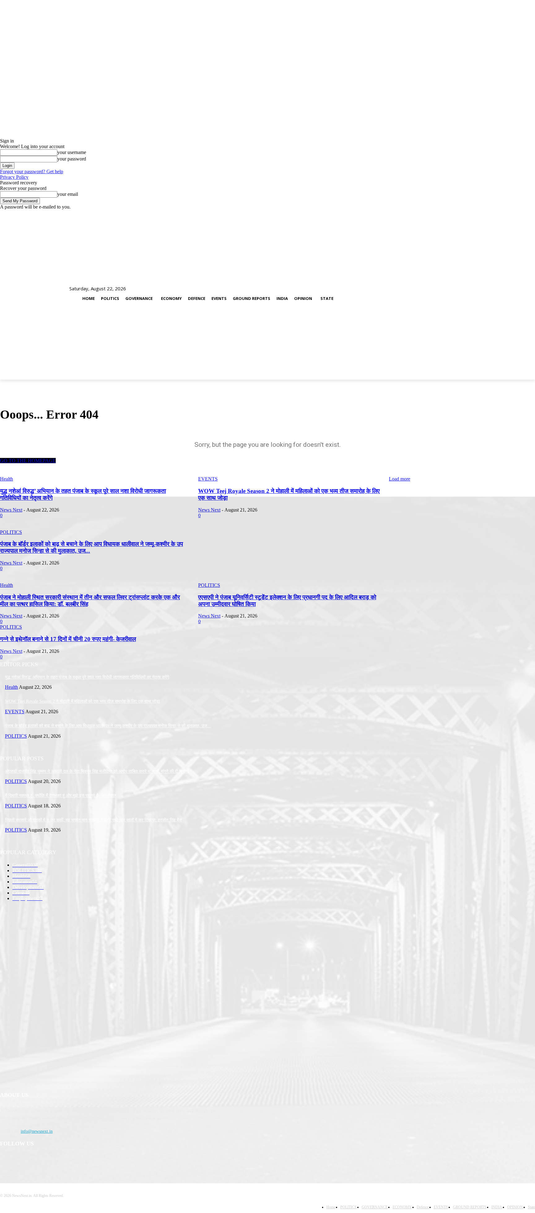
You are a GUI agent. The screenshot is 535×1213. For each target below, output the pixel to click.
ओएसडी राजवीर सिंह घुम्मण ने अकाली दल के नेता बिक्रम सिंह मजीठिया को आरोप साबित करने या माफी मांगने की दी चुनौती (97, 771)
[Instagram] (22, 1160)
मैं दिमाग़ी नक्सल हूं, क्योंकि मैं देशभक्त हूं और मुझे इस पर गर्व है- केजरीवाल (60, 795)
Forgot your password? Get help (31, 171)
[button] (520, 295)
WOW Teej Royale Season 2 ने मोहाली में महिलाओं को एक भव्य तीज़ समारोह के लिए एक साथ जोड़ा (82, 701)
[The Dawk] (15, 295)
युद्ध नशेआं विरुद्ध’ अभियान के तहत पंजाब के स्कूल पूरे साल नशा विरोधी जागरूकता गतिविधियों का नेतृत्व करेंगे (87, 677)
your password (71, 158)
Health (6, 478)
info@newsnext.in (37, 1131)
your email (67, 194)
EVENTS (208, 478)
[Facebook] (6, 1160)
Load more (399, 478)
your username (71, 152)
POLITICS (16, 736)
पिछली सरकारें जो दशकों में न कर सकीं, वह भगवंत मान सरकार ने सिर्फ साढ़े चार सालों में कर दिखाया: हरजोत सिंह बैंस (93, 820)
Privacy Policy (14, 177)
